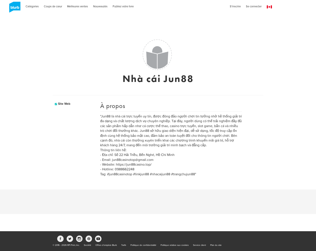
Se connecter (254, 6)
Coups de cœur (53, 6)
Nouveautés (100, 6)
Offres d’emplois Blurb (106, 245)
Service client (199, 245)
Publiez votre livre (123, 6)
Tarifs (123, 245)
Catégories (32, 6)
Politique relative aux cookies (175, 245)
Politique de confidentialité (143, 245)
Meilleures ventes (77, 6)
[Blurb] (13, 8)
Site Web (64, 104)
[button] (269, 7)
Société (87, 245)
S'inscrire (235, 6)
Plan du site (216, 245)
